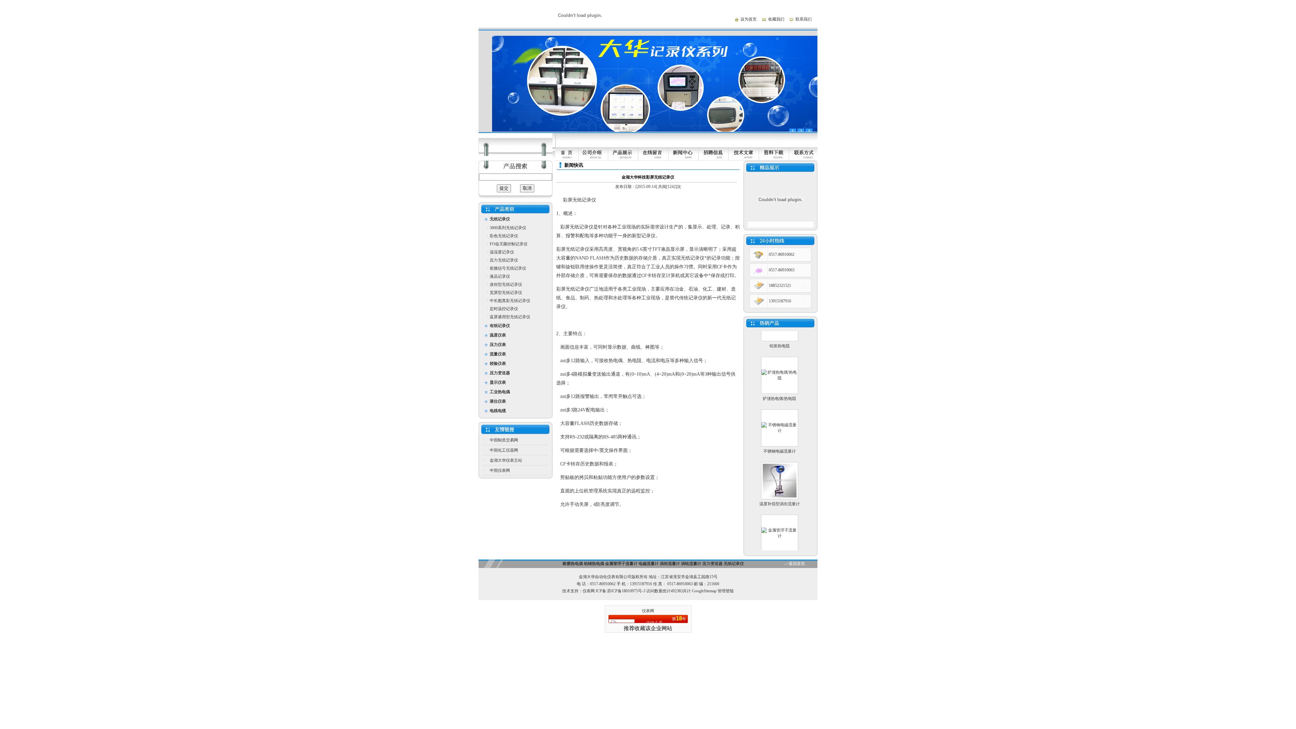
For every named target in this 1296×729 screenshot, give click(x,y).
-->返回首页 (794, 563)
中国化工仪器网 (504, 450)
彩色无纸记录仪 (504, 236)
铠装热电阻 (780, 331)
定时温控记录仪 (504, 308)
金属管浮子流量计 (779, 542)
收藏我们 (776, 19)
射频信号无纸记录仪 (508, 268)
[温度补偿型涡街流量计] (779, 482)
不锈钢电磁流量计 (779, 437)
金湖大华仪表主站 (506, 460)
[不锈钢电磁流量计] (779, 416)
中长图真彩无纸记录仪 (510, 300)
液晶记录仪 (500, 276)
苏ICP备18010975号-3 (626, 591)
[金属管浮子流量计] (779, 521)
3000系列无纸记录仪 (508, 227)
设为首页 (748, 19)
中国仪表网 (500, 470)
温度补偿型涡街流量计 (779, 489)
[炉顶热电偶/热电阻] (779, 363)
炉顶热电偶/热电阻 (779, 384)
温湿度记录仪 (502, 252)
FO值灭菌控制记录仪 (509, 244)
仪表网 (589, 591)
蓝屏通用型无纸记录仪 (510, 317)
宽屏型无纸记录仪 (506, 292)
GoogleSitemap (704, 591)
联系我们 (803, 19)
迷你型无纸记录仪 (506, 284)
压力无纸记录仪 (504, 260)
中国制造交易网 (504, 440)
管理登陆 (726, 591)
